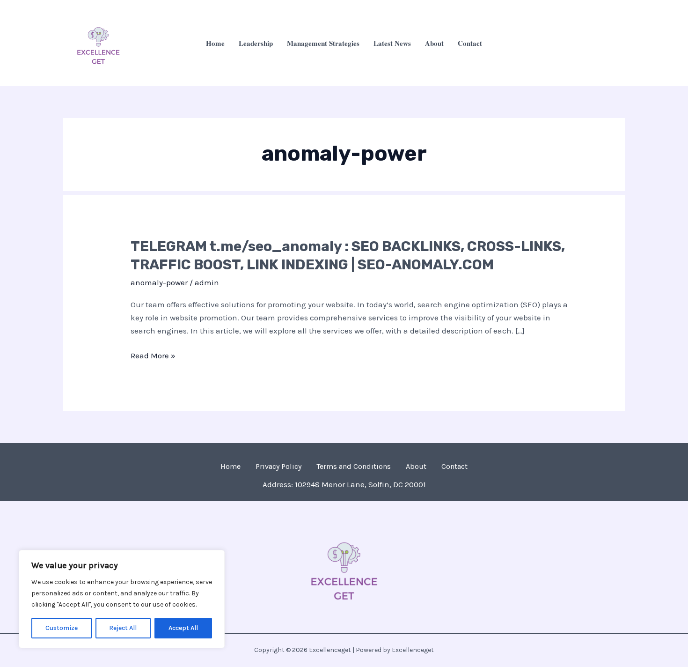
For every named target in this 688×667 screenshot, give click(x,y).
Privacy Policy (278, 466)
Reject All (123, 628)
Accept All (183, 628)
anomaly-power (159, 282)
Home (215, 43)
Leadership (256, 43)
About (434, 43)
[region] (122, 599)
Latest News (392, 43)
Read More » (153, 355)
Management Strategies (323, 43)
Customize (61, 628)
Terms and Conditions (353, 466)
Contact (470, 43)
